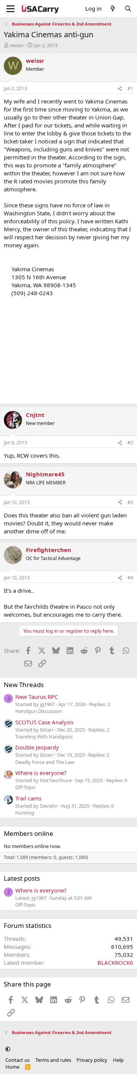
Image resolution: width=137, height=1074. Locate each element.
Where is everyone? (41, 772)
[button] (8, 1049)
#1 (130, 88)
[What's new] (112, 9)
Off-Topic (25, 787)
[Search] (128, 9)
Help (118, 1059)
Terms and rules (53, 1059)
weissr (17, 45)
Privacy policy (91, 1059)
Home (12, 1066)
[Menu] (10, 8)
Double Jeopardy (37, 747)
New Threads (24, 684)
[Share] (120, 88)
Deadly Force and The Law (44, 762)
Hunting (24, 812)
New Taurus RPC (36, 696)
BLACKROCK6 (115, 962)
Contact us (17, 1059)
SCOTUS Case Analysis (44, 722)
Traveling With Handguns (44, 736)
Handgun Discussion (38, 711)
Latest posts (22, 878)
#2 (130, 442)
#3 (130, 502)
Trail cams (28, 798)
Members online (28, 833)
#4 (130, 577)
